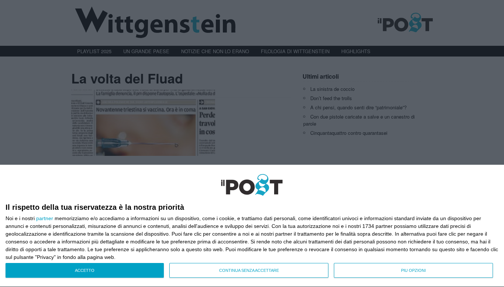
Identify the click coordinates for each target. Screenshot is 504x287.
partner (44, 218)
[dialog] (252, 226)
